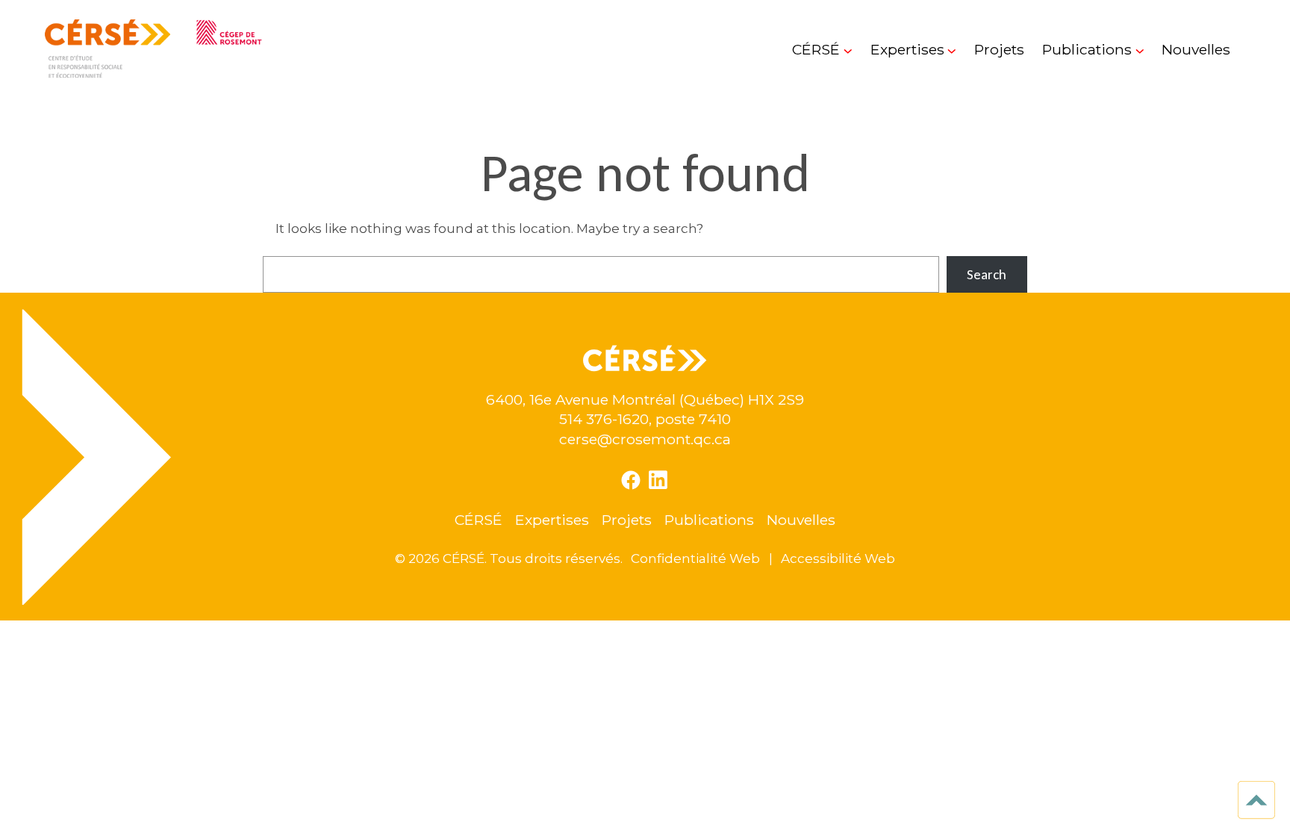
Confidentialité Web (695, 558)
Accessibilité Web (838, 558)
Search (986, 274)
